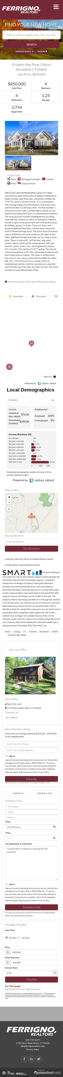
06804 (55, 631)
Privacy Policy (43, 772)
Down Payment (12, 957)
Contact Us (11, 712)
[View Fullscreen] (9, 509)
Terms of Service (21, 916)
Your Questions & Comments (18, 844)
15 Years (25, 938)
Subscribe (31, 778)
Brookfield (44, 631)
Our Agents (11, 717)
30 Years (12, 938)
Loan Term (10, 930)
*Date (7, 821)
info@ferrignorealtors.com (33, 1046)
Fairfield (33, 631)
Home (7, 631)
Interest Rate (11, 967)
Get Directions (31, 548)
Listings (17, 631)
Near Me (41, 51)
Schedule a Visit (44, 793)
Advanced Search (23, 51)
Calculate (31, 979)
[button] (31, 44)
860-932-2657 (15, 704)
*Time (8, 833)
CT (24, 631)
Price (7, 947)
